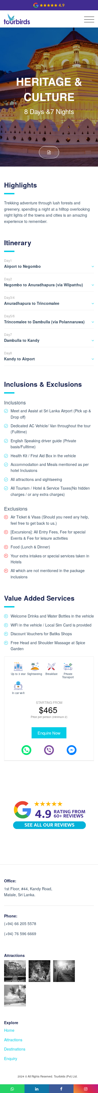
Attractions (13, 1039)
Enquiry (10, 1058)
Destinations (14, 1049)
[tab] (49, 265)
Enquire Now (49, 733)
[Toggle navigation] (87, 19)
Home (9, 1030)
